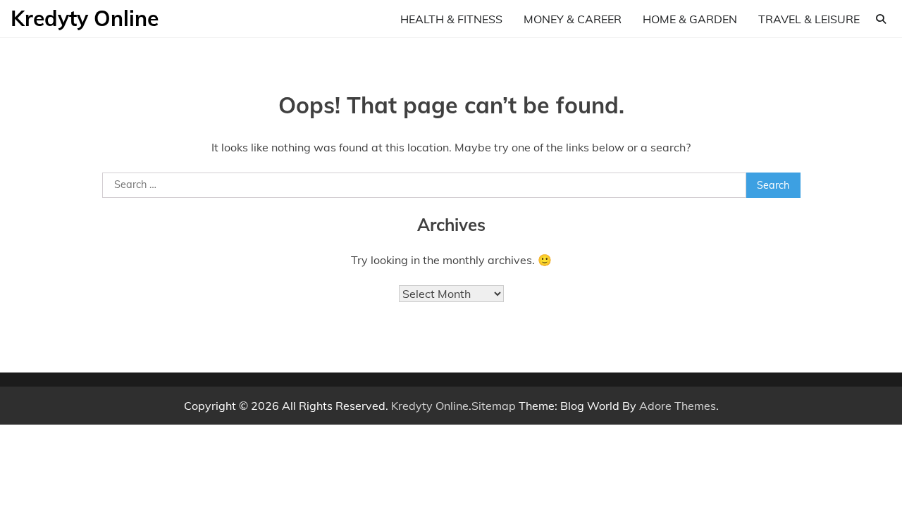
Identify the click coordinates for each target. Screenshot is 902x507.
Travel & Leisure (809, 19)
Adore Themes (677, 406)
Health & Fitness (451, 19)
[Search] (880, 19)
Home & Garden (690, 19)
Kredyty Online (85, 18)
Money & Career (573, 19)
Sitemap (493, 406)
